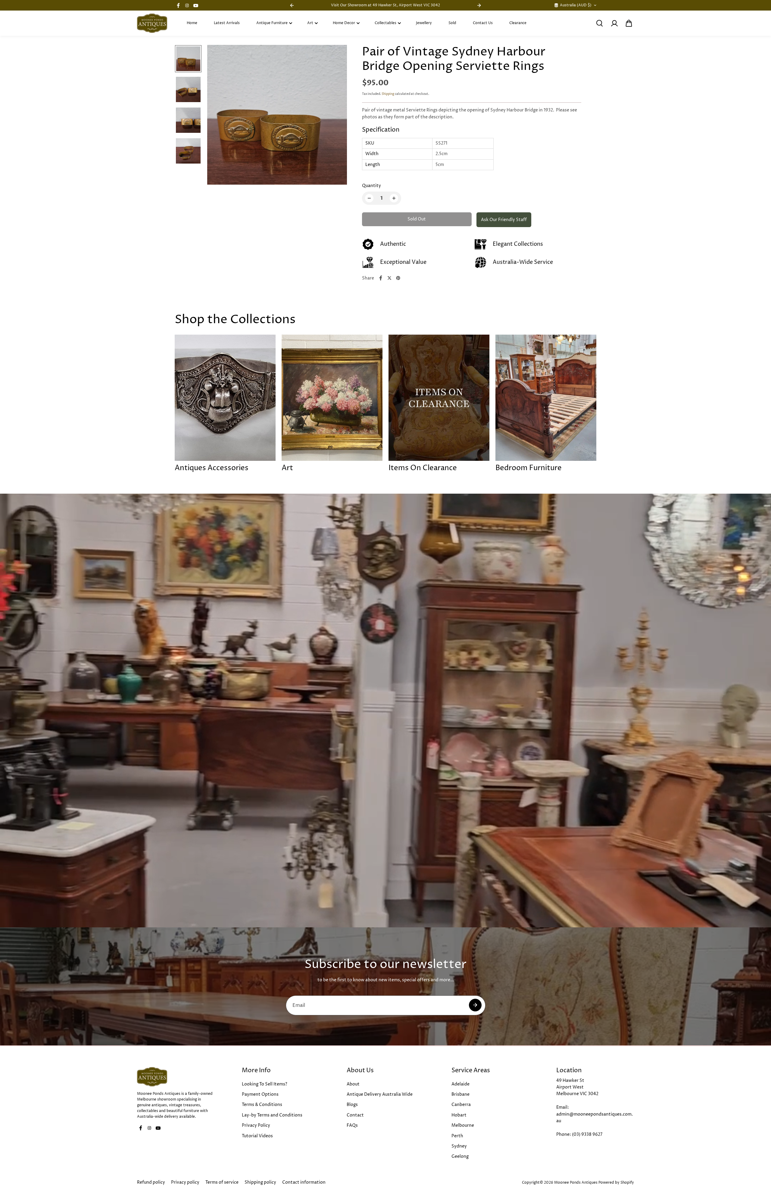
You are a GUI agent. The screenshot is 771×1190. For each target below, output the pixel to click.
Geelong (460, 1156)
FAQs (352, 1125)
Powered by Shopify (616, 1182)
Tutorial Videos (257, 1136)
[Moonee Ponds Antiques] (152, 23)
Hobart (459, 1115)
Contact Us (483, 23)
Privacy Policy (256, 1125)
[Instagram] (187, 5)
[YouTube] (195, 5)
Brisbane (460, 1094)
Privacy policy (185, 1182)
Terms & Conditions (262, 1104)
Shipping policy (260, 1182)
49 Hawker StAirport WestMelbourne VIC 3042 (577, 1087)
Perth (457, 1136)
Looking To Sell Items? (264, 1084)
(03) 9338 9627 (587, 1134)
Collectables (385, 23)
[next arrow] (335, 116)
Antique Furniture (272, 23)
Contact (355, 1115)
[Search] (599, 23)
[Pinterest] (398, 278)
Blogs (352, 1104)
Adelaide (460, 1084)
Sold (452, 23)
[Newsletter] (475, 1005)
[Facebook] (178, 5)
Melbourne (462, 1125)
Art (310, 23)
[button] (628, 23)
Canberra (461, 1104)
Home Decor (344, 23)
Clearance (517, 23)
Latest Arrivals (227, 23)
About (353, 1084)
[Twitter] (389, 278)
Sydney (459, 1146)
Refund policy (151, 1182)
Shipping (388, 94)
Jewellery (424, 23)
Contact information (304, 1182)
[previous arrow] (219, 116)
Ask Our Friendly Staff (504, 220)
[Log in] (614, 23)
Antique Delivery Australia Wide (380, 1094)
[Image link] (176, 1076)
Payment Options (260, 1094)
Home (192, 23)
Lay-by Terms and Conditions (272, 1115)
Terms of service (222, 1182)
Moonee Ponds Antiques (576, 1182)
